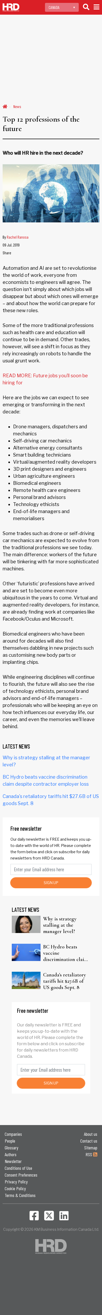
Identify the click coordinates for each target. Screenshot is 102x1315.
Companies (13, 1134)
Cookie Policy (15, 1188)
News (17, 106)
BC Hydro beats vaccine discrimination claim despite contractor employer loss (65, 953)
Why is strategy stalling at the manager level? (60, 925)
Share (7, 252)
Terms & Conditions (20, 1195)
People (10, 1141)
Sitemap (90, 1147)
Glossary (11, 1147)
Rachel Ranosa (18, 236)
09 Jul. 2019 (11, 244)
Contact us (88, 1141)
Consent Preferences (21, 1175)
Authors (10, 1154)
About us (90, 1134)
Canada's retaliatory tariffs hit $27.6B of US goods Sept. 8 (64, 981)
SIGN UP (51, 882)
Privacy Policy (16, 1181)
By (16, 236)
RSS (89, 1154)
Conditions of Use (18, 1168)
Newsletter (13, 1161)
